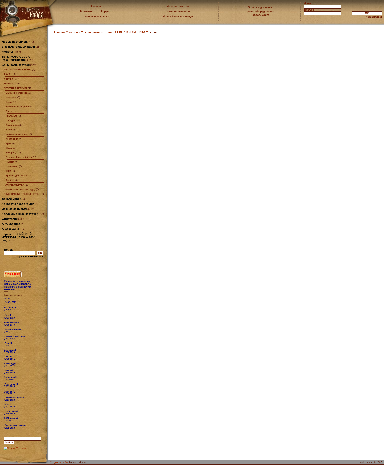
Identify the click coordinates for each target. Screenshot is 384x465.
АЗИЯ (7, 74)
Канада (10, 129)
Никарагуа (11, 152)
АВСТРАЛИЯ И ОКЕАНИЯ (17, 69)
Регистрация (374, 16)
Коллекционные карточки (20, 213)
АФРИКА (8, 79)
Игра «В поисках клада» (178, 16)
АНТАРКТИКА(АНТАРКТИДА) (19, 189)
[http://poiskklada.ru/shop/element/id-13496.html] (15, 427)
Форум (104, 11)
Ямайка (10, 180)
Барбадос (11, 97)
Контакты (86, 11)
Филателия (10, 218)
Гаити (9, 111)
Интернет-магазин (178, 6)
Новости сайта (260, 14)
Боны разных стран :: (99, 32)
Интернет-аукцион (178, 11)
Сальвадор (12, 166)
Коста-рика (12, 139)
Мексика (10, 148)
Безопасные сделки (96, 16)
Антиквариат (11, 223)
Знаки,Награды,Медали (18, 46)
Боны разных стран (16, 64)
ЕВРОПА (8, 83)
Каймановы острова (17, 134)
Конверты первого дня (18, 203)
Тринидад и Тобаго (16, 175)
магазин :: (76, 32)
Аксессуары (10, 228)
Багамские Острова (16, 93)
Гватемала (11, 116)
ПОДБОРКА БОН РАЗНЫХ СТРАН (22, 194)
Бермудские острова (17, 106)
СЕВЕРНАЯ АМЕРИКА (15, 88)
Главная (96, 6)
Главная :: (61, 32)
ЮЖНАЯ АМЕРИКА (14, 185)
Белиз (9, 102)
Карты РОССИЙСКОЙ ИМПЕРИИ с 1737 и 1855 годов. (18, 237)
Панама (10, 162)
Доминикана (13, 125)
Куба (8, 143)
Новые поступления (16, 41)
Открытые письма (15, 208)
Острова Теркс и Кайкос (19, 157)
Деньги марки (11, 198)
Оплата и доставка (260, 7)
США (8, 171)
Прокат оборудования (260, 11)
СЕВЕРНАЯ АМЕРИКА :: (132, 32)
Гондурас (11, 120)
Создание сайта (59, 462)
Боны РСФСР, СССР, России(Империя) (16, 58)
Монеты (7, 51)
